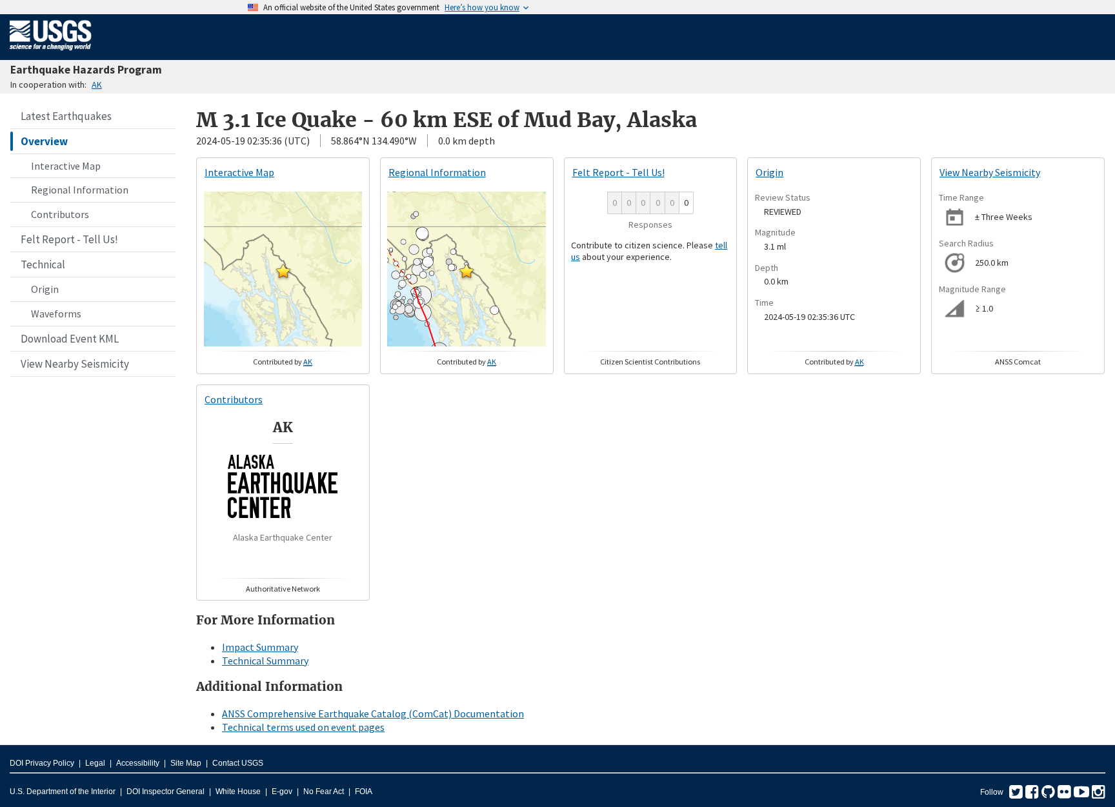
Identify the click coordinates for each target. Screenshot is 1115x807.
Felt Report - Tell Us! (69, 239)
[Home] (51, 52)
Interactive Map (66, 165)
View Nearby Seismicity (75, 364)
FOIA (363, 791)
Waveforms (56, 313)
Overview (44, 141)
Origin (45, 289)
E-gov (282, 791)
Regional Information (79, 189)
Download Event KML (70, 339)
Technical (43, 264)
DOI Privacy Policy (42, 763)
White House (238, 791)
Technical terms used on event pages (303, 727)
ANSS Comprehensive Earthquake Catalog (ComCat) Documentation (373, 713)
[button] (283, 271)
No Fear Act (323, 791)
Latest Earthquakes (66, 116)
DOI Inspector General (165, 791)
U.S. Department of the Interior (63, 791)
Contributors (60, 214)
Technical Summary (265, 660)
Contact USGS (237, 763)
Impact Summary (260, 647)
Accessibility (137, 763)
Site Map (185, 763)
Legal (95, 763)
